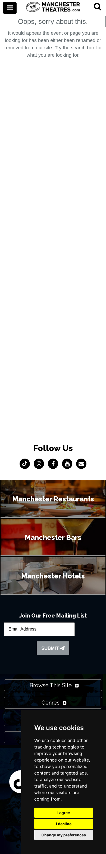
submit (50, 648)
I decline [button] (63, 823)
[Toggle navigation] (10, 8)
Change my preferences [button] (63, 835)
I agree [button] (63, 812)
